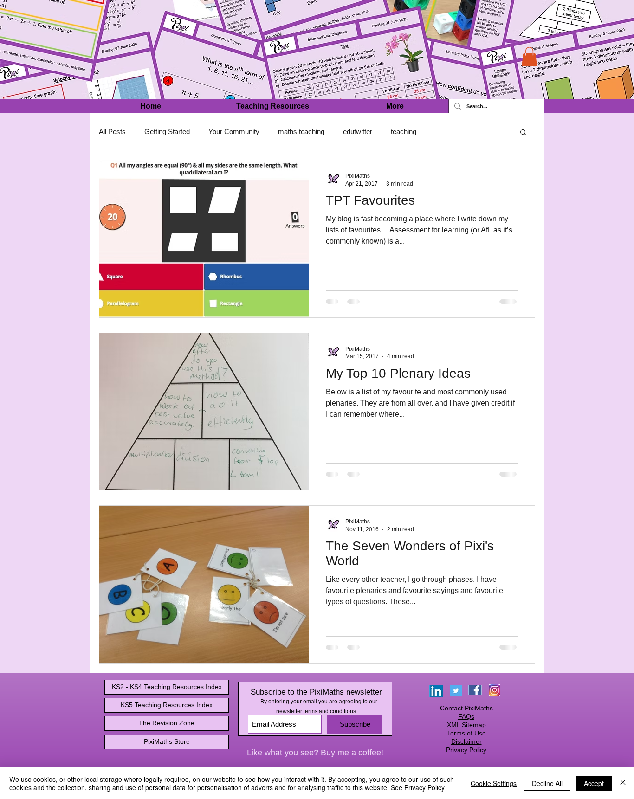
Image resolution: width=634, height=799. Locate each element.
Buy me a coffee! (352, 752)
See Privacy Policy (418, 787)
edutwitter (357, 131)
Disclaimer (466, 741)
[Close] (622, 783)
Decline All (547, 783)
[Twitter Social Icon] (456, 690)
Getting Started (167, 131)
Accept (594, 783)
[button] (529, 56)
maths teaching (301, 131)
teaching (403, 131)
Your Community (233, 131)
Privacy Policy (466, 750)
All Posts (112, 131)
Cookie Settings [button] (494, 783)
